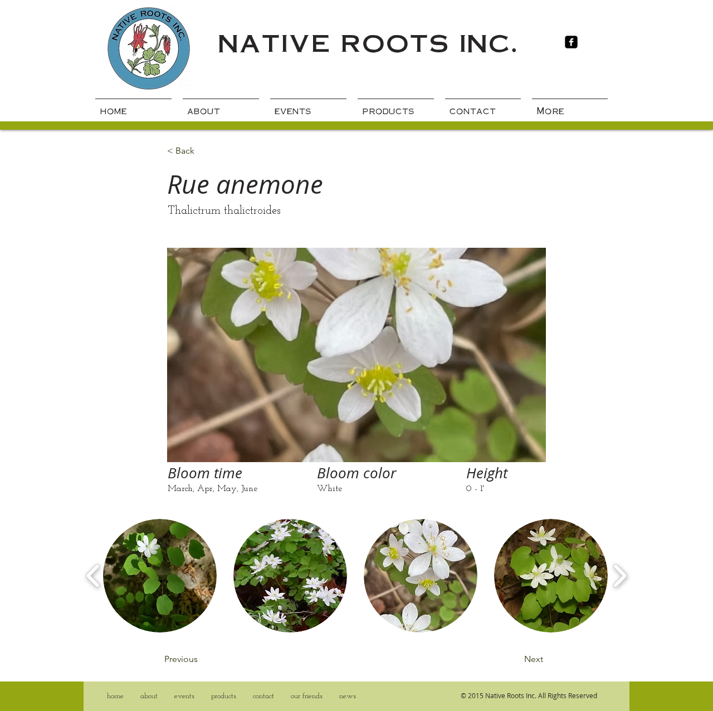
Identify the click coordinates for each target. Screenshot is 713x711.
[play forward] (619, 576)
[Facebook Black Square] (571, 42)
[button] (160, 575)
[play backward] (93, 576)
